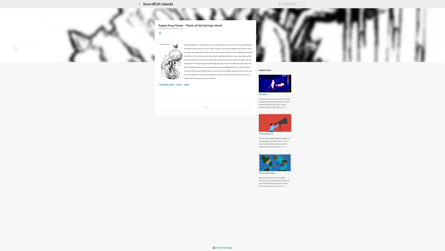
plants (179, 85)
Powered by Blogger (223, 248)
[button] (160, 33)
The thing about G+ (266, 134)
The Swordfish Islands (267, 173)
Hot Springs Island (166, 85)
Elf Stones (262, 94)
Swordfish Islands (158, 4)
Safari (186, 85)
